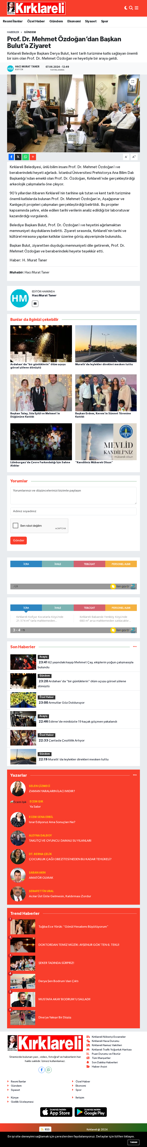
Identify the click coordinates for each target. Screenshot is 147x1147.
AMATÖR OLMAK (41, 877)
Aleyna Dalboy (40, 835)
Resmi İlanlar (13, 21)
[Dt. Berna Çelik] (18, 856)
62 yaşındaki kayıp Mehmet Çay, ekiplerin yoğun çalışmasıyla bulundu (85, 665)
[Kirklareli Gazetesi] (36, 8)
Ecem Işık (36, 801)
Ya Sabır (35, 806)
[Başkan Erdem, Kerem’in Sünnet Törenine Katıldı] (106, 392)
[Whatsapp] (48, 1070)
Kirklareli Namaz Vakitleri (107, 1045)
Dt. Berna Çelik (40, 854)
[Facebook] (41, 1070)
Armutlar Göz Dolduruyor (62, 702)
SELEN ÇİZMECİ (39, 786)
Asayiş (43, 657)
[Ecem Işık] (18, 802)
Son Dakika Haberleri (105, 1062)
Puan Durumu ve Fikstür (106, 1053)
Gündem (56, 21)
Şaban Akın (37, 872)
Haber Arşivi (99, 1066)
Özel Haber (36, 21)
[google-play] (91, 1112)
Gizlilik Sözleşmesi (22, 1101)
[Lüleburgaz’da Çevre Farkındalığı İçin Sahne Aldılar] (41, 441)
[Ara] (131, 8)
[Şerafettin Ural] (18, 893)
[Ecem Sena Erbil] (18, 819)
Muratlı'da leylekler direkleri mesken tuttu (104, 364)
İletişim (80, 1097)
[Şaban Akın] (18, 875)
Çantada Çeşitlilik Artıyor (62, 740)
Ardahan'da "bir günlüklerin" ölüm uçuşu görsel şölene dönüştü (82, 684)
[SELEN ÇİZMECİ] (18, 788)
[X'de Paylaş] (18, 157)
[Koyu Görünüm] (125, 8)
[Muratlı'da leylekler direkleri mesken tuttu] (106, 343)
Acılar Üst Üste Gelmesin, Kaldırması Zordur (60, 896)
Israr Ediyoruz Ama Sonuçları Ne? (52, 822)
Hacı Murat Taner (44, 295)
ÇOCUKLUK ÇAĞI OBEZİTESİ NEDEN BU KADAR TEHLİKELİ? (70, 859)
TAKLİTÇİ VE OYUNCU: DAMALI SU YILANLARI (60, 840)
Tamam (133, 1142)
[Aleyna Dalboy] (18, 838)
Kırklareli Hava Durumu (105, 1041)
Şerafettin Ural (41, 891)
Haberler (13, 32)
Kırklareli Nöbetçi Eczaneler (109, 1036)
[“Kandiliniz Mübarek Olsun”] (106, 441)
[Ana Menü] (136, 8)
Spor (104, 21)
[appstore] (56, 1112)
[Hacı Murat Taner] (19, 298)
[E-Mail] (35, 304)
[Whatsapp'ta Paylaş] (25, 157)
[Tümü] (135, 647)
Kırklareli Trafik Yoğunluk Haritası (112, 1049)
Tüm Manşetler (101, 1058)
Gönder (18, 540)
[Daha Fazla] (33, 157)
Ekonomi (74, 21)
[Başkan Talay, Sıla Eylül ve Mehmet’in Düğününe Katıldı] (41, 392)
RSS (47, 1129)
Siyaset (90, 21)
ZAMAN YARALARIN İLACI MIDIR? (52, 791)
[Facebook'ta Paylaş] (11, 157)
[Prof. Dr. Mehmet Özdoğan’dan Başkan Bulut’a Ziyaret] (73, 113)
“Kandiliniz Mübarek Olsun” (94, 462)
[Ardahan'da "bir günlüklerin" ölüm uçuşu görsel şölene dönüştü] (41, 343)
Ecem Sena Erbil (41, 817)
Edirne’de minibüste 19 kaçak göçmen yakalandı (78, 721)
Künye (15, 1097)
